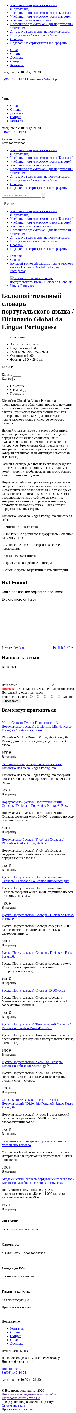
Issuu (22, 647)
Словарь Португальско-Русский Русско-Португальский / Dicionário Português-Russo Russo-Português (38, 1103)
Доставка (16, 57)
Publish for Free (63, 647)
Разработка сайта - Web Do (21, 1398)
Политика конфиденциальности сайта (29, 1394)
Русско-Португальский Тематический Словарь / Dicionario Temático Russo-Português (36, 1026)
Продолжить (11, 700)
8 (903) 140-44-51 (14, 79)
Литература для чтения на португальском (40, 31)
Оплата (15, 54)
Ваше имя (9, 666)
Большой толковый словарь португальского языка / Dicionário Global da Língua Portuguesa (41, 267)
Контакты (17, 65)
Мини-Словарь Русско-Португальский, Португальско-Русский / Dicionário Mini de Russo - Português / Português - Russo (37, 726)
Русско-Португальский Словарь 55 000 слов (33, 990)
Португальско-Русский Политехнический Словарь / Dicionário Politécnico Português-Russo (35, 803)
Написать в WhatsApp (43, 79)
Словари (16, 39)
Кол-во (7, 378)
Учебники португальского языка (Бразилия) (41, 12)
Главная (16, 256)
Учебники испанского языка (30, 20)
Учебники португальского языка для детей (41, 16)
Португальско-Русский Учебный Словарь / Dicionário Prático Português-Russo (32, 841)
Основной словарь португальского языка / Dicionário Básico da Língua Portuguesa (32, 766)
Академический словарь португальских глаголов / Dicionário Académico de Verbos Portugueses (38, 1180)
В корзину (9, 756)
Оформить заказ (13, 1405)
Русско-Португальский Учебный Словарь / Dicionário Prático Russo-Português (32, 1064)
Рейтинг (8, 696)
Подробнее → (12, 1368)
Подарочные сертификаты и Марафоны (38, 43)
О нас (14, 50)
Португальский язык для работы (33, 35)
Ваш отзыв (9, 685)
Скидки (15, 61)
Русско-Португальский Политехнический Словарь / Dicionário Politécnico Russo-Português (35, 879)
